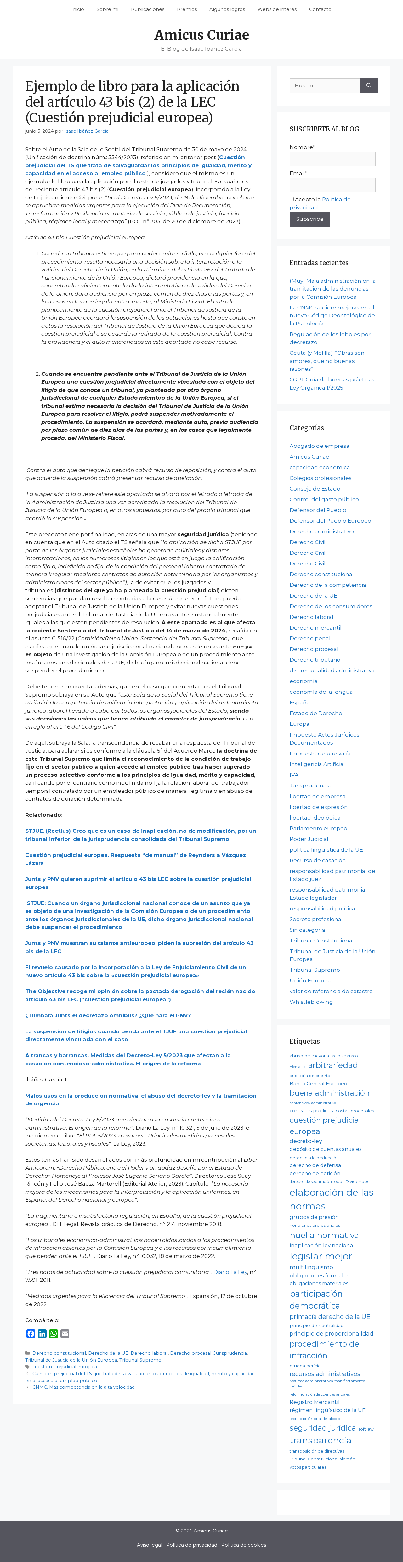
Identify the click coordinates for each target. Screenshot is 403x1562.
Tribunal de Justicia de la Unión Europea (71, 1360)
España (300, 702)
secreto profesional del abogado (316, 1418)
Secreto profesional (316, 919)
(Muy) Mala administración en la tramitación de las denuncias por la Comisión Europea (333, 289)
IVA (294, 775)
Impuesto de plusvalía (320, 753)
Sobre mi (107, 9)
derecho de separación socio (316, 1181)
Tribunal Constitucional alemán (322, 1458)
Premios (187, 9)
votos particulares (308, 1467)
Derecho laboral (149, 1353)
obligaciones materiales (319, 1284)
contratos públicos (311, 1111)
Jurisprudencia (230, 1353)
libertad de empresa (318, 796)
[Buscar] (369, 85)
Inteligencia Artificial (317, 764)
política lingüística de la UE (326, 850)
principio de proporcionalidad (331, 1333)
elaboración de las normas (331, 1199)
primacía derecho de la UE (330, 1316)
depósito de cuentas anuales (325, 1149)
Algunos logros (227, 9)
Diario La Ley (230, 1272)
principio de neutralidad (316, 1325)
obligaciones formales (319, 1275)
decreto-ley (306, 1141)
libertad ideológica (315, 817)
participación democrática (316, 1299)
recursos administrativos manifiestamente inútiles (327, 1384)
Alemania (297, 1067)
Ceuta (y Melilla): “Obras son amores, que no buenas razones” (327, 361)
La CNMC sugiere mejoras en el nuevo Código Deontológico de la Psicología (332, 315)
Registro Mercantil (315, 1401)
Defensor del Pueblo (318, 510)
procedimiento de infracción (324, 1349)
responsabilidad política (322, 908)
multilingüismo (311, 1267)
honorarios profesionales (315, 1225)
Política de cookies (243, 1545)
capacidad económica (320, 467)
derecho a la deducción (314, 1157)
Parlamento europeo (318, 828)
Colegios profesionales (321, 478)
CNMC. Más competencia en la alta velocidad (83, 1387)
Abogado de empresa (319, 446)
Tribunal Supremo (140, 1360)
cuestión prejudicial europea (64, 1367)
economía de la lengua (321, 692)
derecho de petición (315, 1173)
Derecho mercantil (316, 628)
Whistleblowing (311, 1002)
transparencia (321, 1440)
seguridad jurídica (323, 1427)
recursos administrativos (325, 1373)
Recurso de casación (318, 860)
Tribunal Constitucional (322, 940)
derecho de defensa (315, 1165)
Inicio (77, 9)
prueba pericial (305, 1365)
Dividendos (357, 1181)
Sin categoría (307, 930)
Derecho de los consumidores (331, 606)
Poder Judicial (309, 839)
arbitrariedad (333, 1065)
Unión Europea (310, 980)
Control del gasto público (324, 499)
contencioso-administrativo (313, 1103)
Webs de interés (277, 9)
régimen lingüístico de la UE (328, 1410)
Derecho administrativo (322, 531)
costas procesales (355, 1110)
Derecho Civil (308, 542)
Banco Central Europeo (318, 1084)
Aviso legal (149, 1545)
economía (304, 681)
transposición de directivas (317, 1451)
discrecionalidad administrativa (332, 670)
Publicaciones (147, 9)
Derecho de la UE (108, 1353)
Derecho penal (310, 638)
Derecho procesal (190, 1353)
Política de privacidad (191, 1545)
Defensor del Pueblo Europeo (330, 521)
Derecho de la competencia (328, 585)
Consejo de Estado (315, 489)
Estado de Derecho (316, 713)
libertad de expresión (319, 807)
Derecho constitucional (59, 1353)
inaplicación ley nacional (322, 1245)
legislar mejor (321, 1256)
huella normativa (324, 1235)
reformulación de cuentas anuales (320, 1394)
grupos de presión (314, 1217)
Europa (299, 724)
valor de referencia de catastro (331, 991)
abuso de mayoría (309, 1055)
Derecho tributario (315, 660)
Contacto (320, 9)
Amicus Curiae (201, 35)
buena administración (330, 1093)
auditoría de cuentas (311, 1075)
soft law (366, 1429)
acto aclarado (345, 1055)
